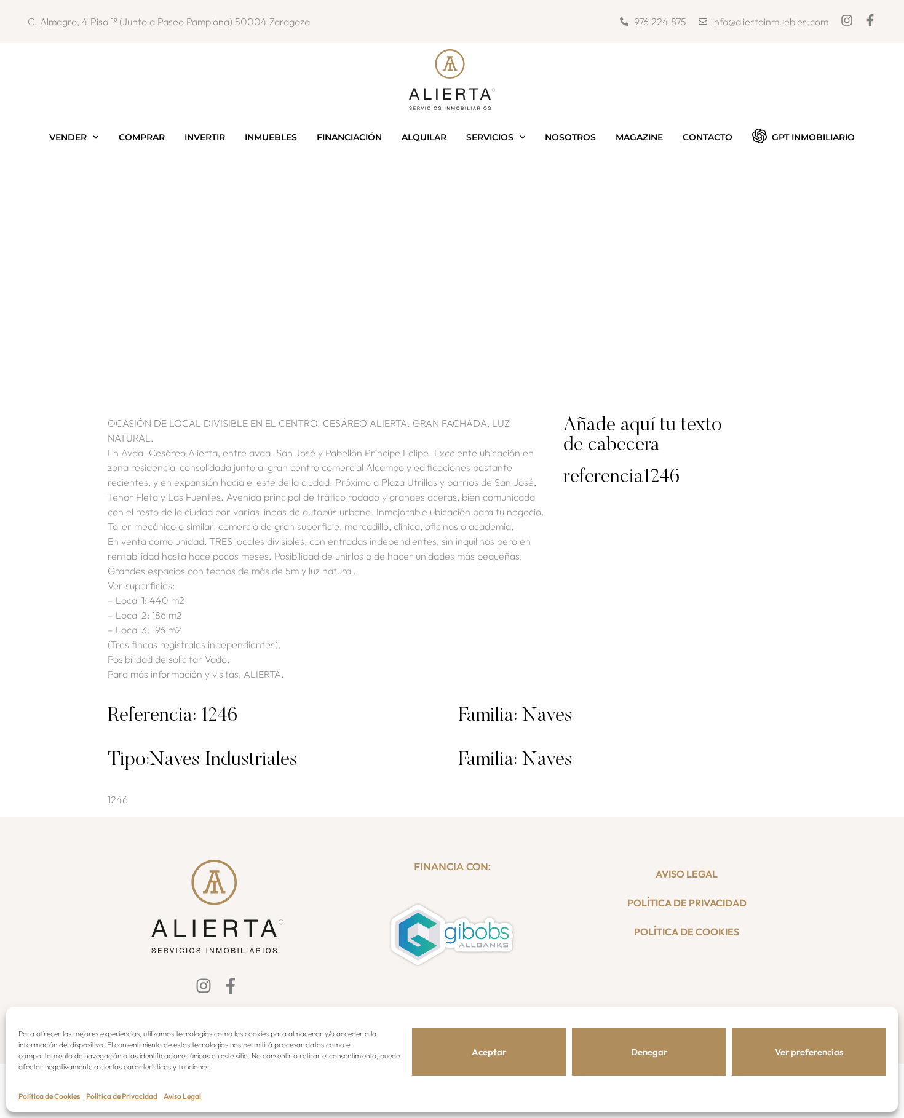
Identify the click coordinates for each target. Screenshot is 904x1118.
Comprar (142, 137)
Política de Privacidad (121, 1096)
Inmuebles (271, 137)
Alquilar (424, 137)
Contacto (707, 137)
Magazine (639, 137)
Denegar (649, 1052)
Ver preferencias (809, 1052)
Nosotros (570, 137)
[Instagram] (847, 20)
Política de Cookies (49, 1096)
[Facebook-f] (870, 20)
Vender (68, 137)
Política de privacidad (687, 903)
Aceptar (489, 1052)
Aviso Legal (182, 1096)
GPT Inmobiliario (813, 137)
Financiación (349, 137)
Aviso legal (687, 874)
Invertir (204, 137)
